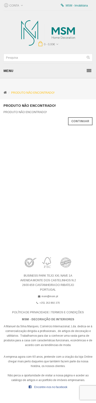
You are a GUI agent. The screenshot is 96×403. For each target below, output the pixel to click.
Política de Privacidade (30, 312)
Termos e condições (67, 312)
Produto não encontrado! (33, 92)
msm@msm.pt (49, 296)
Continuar (80, 121)
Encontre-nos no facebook (50, 387)
